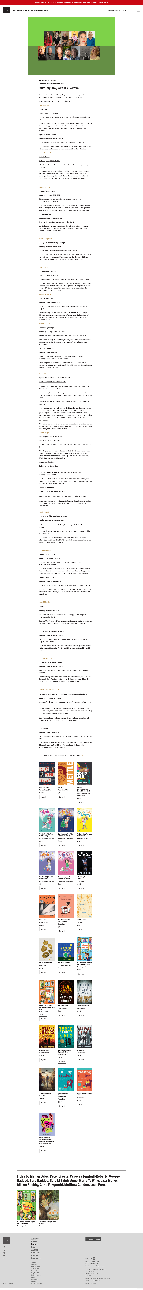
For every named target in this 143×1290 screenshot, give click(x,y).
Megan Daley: (44, 187)
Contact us (36, 1258)
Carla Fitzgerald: (45, 239)
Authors (35, 1238)
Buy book (43, 797)
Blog (33, 1247)
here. (82, 755)
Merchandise (34, 1271)
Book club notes (35, 1266)
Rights (33, 1277)
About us (35, 1255)
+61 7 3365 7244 (95, 1262)
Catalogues (34, 1264)
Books (34, 1241)
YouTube (4, 1256)
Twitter (4, 1250)
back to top (88, 1259)
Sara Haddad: (44, 324)
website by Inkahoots (90, 1283)
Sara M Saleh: (44, 602)
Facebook (4, 1247)
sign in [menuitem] (124, 10)
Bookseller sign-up (36, 1275)
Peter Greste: (44, 267)
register (11, 1283)
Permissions (34, 1279)
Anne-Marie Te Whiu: (47, 658)
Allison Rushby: (45, 550)
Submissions (34, 1262)
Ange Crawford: (45, 153)
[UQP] (6, 1240)
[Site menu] (138, 11)
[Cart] (130, 11)
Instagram (4, 1253)
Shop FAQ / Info (35, 1273)
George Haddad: (45, 294)
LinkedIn (4, 1258)
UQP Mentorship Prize (37, 1283)
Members (33, 1281)
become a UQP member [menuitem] (113, 10)
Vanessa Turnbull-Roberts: (49, 689)
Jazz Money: (44, 433)
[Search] (134, 11)
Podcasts (35, 1252)
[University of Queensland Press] (6, 10)
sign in (5, 1283)
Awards (34, 1249)
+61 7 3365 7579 (94, 1264)
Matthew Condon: (46, 105)
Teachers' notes (35, 1269)
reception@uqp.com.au (97, 1266)
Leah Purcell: (44, 512)
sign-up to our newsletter (93, 1239)
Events (34, 1244)
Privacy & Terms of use (92, 1280)
